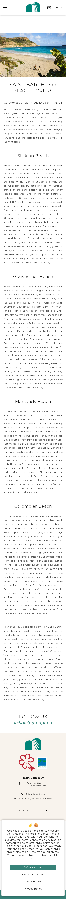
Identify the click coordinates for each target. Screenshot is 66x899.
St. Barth (26, 102)
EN (58, 7)
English (23, 811)
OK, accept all (33, 867)
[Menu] (6, 8)
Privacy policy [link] (33, 888)
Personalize (33, 881)
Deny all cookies (33, 874)
